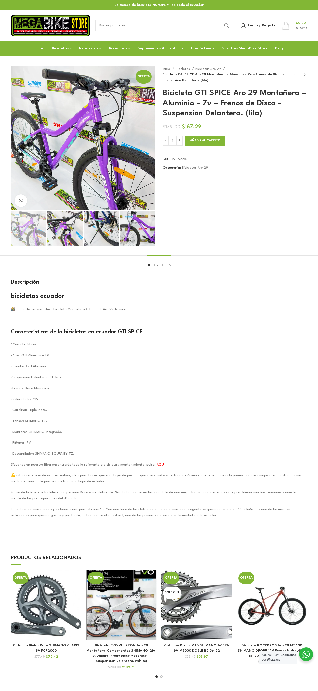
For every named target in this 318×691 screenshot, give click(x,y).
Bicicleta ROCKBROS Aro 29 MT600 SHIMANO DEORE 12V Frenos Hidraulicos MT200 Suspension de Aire (272, 650)
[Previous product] (294, 74)
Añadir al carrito (205, 140)
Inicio (167, 69)
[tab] (159, 263)
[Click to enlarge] (21, 200)
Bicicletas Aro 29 (208, 69)
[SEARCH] (226, 25)
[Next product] (304, 74)
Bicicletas (183, 69)
